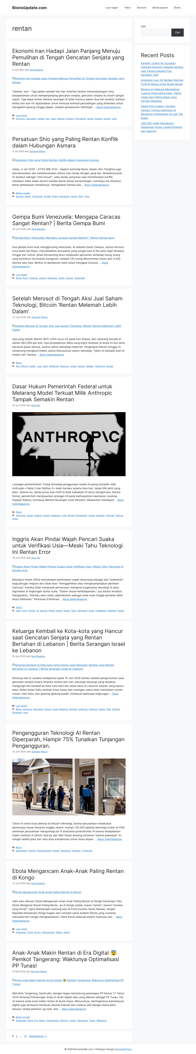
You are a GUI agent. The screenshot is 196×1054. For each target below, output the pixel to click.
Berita (19, 278)
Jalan (53, 118)
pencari (43, 610)
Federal (37, 515)
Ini (37, 610)
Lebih (45, 366)
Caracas (33, 278)
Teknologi (100, 366)
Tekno (127, 7)
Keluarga (63, 709)
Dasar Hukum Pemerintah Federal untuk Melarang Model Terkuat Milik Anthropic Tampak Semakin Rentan (62, 392)
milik (64, 515)
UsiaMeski (100, 610)
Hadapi (40, 118)
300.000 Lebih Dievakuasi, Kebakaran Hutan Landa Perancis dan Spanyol (161, 127)
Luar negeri (112, 7)
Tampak (110, 515)
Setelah (90, 366)
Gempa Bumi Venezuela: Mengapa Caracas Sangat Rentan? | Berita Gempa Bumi (66, 219)
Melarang (56, 515)
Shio (80, 196)
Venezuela (79, 278)
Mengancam (48, 932)
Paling (55, 196)
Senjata (98, 118)
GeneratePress (123, 1049)
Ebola (30, 932)
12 (26, 1036)
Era (36, 1020)
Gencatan (31, 118)
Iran (47, 118)
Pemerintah (81, 515)
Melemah (54, 366)
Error (24, 610)
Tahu (73, 610)
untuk (15, 518)
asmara (19, 196)
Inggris (31, 610)
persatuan (64, 196)
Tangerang (82, 1020)
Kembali (73, 709)
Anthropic (21, 515)
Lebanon (93, 709)
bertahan (27, 709)
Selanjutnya (38, 1036)
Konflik (47, 196)
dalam (28, 196)
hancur (47, 709)
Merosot (64, 366)
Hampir (32, 850)
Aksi (18, 366)
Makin (42, 1020)
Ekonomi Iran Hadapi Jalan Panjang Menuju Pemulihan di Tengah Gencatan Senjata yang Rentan (68, 57)
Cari (143, 26)
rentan (90, 118)
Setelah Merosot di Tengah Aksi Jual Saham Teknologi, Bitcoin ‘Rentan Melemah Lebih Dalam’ (67, 304)
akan (18, 610)
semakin (100, 515)
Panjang (70, 118)
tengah (107, 118)
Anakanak (21, 932)
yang (114, 118)
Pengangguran (44, 850)
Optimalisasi (52, 1020)
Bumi (25, 278)
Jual (39, 366)
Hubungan (37, 196)
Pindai (52, 610)
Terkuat (119, 515)
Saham (81, 366)
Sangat (69, 278)
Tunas (92, 1020)
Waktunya (101, 1020)
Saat (108, 709)
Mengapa (52, 278)
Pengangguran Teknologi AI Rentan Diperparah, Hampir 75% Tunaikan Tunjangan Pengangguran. (68, 739)
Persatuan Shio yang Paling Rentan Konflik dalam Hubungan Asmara (65, 142)
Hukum (46, 515)
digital (30, 1020)
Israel (55, 709)
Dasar (30, 515)
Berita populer (160, 7)
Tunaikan (76, 850)
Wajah (121, 610)
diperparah (21, 850)
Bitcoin (24, 366)
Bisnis (177, 7)
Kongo (37, 932)
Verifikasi (112, 610)
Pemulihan (80, 118)
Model (71, 515)
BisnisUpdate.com (29, 7)
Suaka (67, 610)
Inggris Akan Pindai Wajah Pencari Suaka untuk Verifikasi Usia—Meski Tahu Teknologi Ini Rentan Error (67, 545)
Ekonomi (141, 7)
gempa (42, 278)
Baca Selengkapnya (108, 107)
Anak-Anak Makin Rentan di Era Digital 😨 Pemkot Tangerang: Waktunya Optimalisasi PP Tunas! (65, 959)
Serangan (17, 712)
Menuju (61, 118)
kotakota (82, 709)
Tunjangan (87, 850)
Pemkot (64, 1020)
